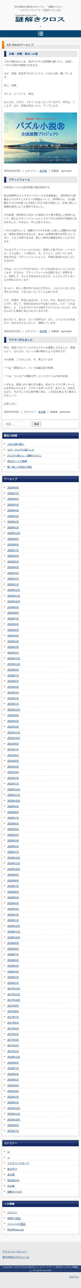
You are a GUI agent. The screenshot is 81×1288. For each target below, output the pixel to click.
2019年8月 (13, 880)
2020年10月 (13, 800)
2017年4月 (13, 1034)
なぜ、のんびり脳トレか (20, 449)
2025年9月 (13, 539)
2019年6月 (13, 892)
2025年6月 (13, 556)
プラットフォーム (19, 179)
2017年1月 (13, 1051)
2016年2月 (13, 1097)
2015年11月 (13, 1114)
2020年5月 (13, 829)
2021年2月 (13, 778)
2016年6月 (13, 1074)
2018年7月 (13, 954)
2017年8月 (13, 1011)
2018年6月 (13, 960)
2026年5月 (13, 504)
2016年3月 (13, 1091)
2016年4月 (13, 1085)
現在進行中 (13, 1180)
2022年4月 (13, 721)
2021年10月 (13, 738)
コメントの (16, 1223)
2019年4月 (13, 903)
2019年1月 (13, 920)
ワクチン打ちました (21, 339)
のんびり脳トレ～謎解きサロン (24, 455)
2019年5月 (13, 897)
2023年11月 (13, 664)
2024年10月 (13, 601)
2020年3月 (13, 840)
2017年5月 (13, 1028)
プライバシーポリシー (14, 1251)
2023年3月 (13, 692)
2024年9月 (13, 607)
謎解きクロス (25, 26)
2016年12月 (13, 1057)
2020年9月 (13, 806)
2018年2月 (13, 977)
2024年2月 (13, 647)
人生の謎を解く (15, 444)
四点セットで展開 (17, 461)
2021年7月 (13, 749)
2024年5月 (13, 630)
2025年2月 (13, 578)
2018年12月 (13, 926)
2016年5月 (13, 1079)
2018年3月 (13, 971)
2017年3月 (13, 1040)
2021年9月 (13, 744)
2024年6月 (13, 624)
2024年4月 (13, 635)
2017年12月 (13, 988)
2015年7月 (13, 1131)
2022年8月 (13, 715)
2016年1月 (13, 1102)
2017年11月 (13, 994)
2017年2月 (13, 1045)
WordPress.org (15, 1229)
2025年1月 (13, 584)
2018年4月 (13, 966)
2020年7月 (13, 817)
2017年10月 (13, 1000)
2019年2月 (13, 914)
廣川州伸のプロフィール (15, 1257)
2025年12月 (13, 533)
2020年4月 (13, 835)
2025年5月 (13, 561)
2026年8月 (13, 487)
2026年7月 (13, 493)
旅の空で (12, 1169)
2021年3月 (13, 772)
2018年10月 (13, 937)
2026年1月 (13, 527)
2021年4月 (13, 766)
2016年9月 (13, 1062)
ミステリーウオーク (18, 1163)
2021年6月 (13, 755)
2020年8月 (13, 812)
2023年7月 (13, 675)
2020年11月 (13, 795)
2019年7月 (13, 886)
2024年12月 (13, 590)
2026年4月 (13, 510)
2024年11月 (13, 596)
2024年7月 (13, 618)
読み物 (11, 1186)
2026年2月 (13, 521)
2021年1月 (13, 783)
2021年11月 (13, 732)
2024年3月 (13, 641)
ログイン (12, 1212)
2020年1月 (13, 852)
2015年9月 (13, 1125)
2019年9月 (13, 874)
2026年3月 (13, 516)
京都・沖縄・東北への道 (23, 53)
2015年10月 (13, 1119)
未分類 (43, 170)
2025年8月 (13, 544)
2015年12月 (13, 1108)
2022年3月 (13, 726)
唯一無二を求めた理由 (19, 467)
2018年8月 (13, 949)
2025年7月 (13, 550)
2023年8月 (13, 669)
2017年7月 (13, 1017)
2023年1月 (13, 704)
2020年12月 (13, 789)
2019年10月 (13, 869)
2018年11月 (13, 931)
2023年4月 (13, 687)
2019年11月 (13, 863)
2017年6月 (13, 1022)
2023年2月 (13, 698)
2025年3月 (13, 573)
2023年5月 (13, 681)
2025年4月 (13, 567)
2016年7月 (13, 1068)
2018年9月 (13, 943)
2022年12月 (13, 709)
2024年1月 (13, 652)
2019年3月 (13, 909)
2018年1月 (13, 983)
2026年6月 (13, 499)
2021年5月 (13, 761)
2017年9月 (13, 1005)
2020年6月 (13, 823)
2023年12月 (13, 658)
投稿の (14, 1218)
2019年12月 (13, 857)
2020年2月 (13, 846)
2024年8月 (13, 613)
